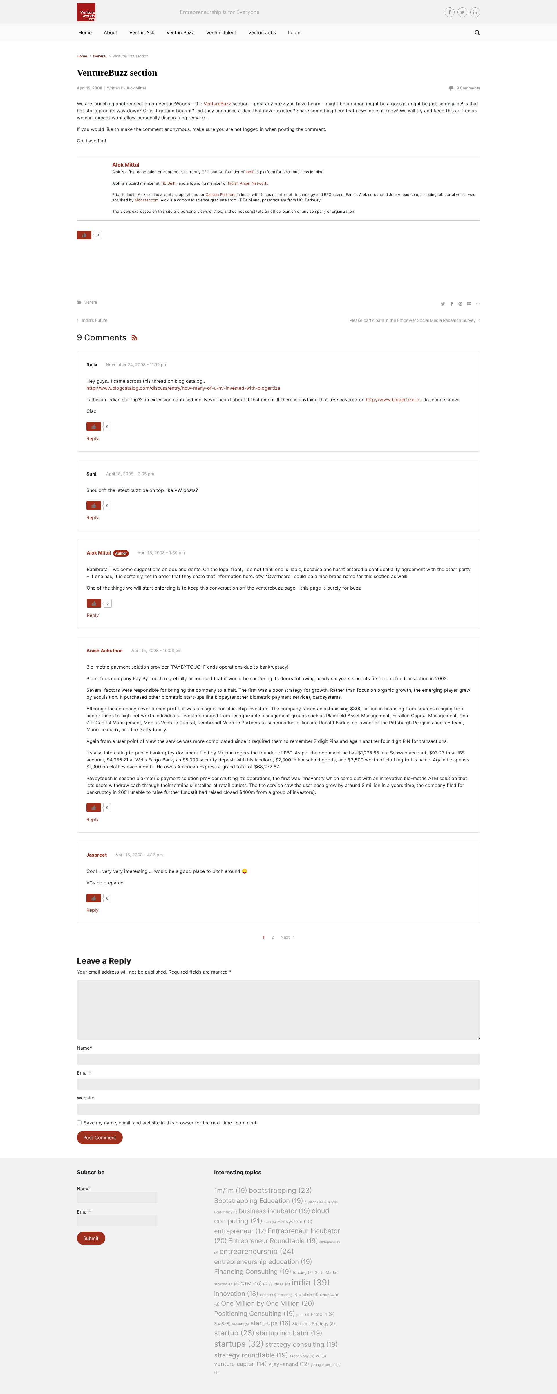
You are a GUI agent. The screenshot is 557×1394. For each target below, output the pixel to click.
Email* (84, 1212)
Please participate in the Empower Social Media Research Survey (413, 320)
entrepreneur (240, 1231)
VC (321, 1356)
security (240, 1324)
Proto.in (323, 1314)
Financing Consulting (252, 1271)
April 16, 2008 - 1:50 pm (161, 552)
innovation (236, 1293)
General (99, 56)
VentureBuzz (217, 103)
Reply (92, 438)
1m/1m (230, 1190)
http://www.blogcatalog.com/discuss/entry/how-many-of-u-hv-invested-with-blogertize (183, 388)
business (314, 1202)
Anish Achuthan (104, 650)
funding (303, 1272)
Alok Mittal (136, 88)
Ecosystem (294, 1222)
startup (234, 1332)
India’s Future (94, 320)
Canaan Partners (221, 194)
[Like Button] (84, 235)
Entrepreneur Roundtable (273, 1241)
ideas (282, 1284)
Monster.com (146, 200)
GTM (251, 1284)
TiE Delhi (168, 183)
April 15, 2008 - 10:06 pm (156, 650)
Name (84, 1048)
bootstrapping (280, 1190)
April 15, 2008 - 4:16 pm (139, 854)
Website (85, 1098)
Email (84, 1073)
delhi (270, 1222)
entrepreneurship (257, 1251)
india (311, 1282)
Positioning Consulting (254, 1313)
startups (239, 1344)
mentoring (287, 1295)
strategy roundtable (251, 1355)
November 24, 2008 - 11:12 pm (136, 364)
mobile (309, 1294)
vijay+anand (288, 1364)
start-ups (270, 1323)
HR (267, 1284)
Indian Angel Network (247, 183)
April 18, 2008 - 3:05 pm (130, 473)
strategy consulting (301, 1344)
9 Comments (468, 88)
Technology (302, 1356)
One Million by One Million (267, 1303)
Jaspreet (96, 855)
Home (82, 56)
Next (285, 937)
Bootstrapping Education (258, 1201)
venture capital (240, 1363)
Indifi (250, 171)
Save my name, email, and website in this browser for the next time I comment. (171, 1123)
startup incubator (289, 1333)
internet (268, 1295)
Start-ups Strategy (313, 1323)
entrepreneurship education (263, 1261)
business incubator (274, 1211)
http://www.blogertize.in (392, 399)
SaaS (222, 1323)
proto (302, 1315)
